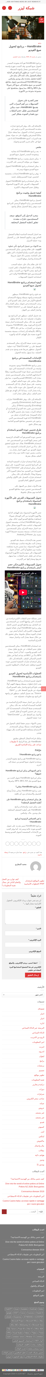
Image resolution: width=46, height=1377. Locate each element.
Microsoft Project (18, 1321)
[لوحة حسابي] (10, 8)
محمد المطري (17, 57)
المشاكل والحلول (37, 1286)
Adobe (41, 1309)
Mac (41, 1321)
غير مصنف (39, 1113)
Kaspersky (17, 1317)
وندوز (42, 1160)
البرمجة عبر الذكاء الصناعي (33, 1028)
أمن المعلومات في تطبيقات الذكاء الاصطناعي (25, 1196)
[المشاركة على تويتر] (25, 844)
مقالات (41, 1150)
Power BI (21, 1329)
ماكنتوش (40, 1141)
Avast (16, 1309)
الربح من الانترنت (37, 1037)
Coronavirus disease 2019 (32, 1191)
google (9, 1313)
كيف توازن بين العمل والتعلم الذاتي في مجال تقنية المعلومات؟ (11, 882)
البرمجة (41, 1277)
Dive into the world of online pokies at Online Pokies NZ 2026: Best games (24, 1185)
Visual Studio (17, 1333)
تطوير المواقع (38, 1295)
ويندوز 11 (40, 1165)
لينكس (41, 1136)
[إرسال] (4, 1211)
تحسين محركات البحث (35, 1353)
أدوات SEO (39, 1341)
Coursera (30, 1313)
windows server (18, 1337)
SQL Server (11, 1329)
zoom (9, 1337)
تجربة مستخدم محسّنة (35, 1349)
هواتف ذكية (39, 1155)
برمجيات (40, 1066)
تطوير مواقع (39, 1075)
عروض (41, 1108)
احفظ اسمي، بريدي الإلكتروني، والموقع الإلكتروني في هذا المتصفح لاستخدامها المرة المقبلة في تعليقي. (25, 966)
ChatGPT (9, 1309)
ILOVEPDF (39, 1317)
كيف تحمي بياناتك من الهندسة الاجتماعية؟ (27, 1179)
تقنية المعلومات (38, 1080)
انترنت (41, 1047)
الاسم (38, 929)
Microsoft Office (32, 1321)
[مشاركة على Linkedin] (12, 844)
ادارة (42, 1023)
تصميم (41, 1070)
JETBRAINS (28, 1317)
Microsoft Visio (37, 1325)
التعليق (38, 907)
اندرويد (41, 1051)
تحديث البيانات (21, 1349)
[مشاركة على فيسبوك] (34, 844)
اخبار (42, 1014)
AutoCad (33, 1309)
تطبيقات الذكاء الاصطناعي (34, 1357)
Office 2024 (39, 1329)
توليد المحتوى (18, 1357)
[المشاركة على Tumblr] (8, 844)
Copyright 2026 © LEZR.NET (14, 1374)
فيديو (42, 1122)
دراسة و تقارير (38, 1084)
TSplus (34, 1333)
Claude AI (39, 1313)
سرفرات (40, 1094)
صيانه (42, 1103)
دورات (41, 1089)
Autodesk (24, 1309)
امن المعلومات (38, 1042)
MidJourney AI (25, 1325)
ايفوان (41, 1056)
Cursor (22, 1313)
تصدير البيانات (7, 1353)
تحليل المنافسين (20, 1353)
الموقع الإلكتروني (35, 951)
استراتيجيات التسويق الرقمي (23, 1341)
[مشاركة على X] (30, 844)
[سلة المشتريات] (4, 8)
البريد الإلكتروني (34, 940)
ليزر (42, 1132)
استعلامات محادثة (37, 1345)
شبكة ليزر (26, 8)
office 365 (14, 1325)
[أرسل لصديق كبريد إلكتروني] (21, 844)
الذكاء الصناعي (38, 1033)
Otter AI (30, 1329)
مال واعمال (39, 1146)
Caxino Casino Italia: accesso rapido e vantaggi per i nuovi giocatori (23, 1202)
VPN (8, 1333)
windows (40, 1337)
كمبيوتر (41, 1127)
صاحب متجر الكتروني (35, 1099)
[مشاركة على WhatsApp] (38, 844)
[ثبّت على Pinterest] (16, 844)
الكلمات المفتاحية (23, 1345)
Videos (26, 1333)
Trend (41, 1333)
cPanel (41, 1009)
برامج (39, 43)
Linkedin (9, 1317)
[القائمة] (42, 8)
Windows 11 (30, 1337)
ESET (16, 1313)
